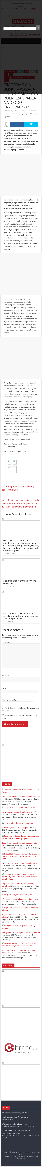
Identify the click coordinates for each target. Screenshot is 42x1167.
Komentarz (6, 642)
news (7, 114)
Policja (25, 114)
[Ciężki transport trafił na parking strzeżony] (21, 560)
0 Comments (31, 111)
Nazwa (5, 675)
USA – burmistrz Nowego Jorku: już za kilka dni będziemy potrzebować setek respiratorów (20, 616)
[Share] (17, 124)
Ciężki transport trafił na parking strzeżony (19, 582)
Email (4, 689)
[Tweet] (31, 124)
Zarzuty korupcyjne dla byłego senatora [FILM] (18, 488)
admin (22, 111)
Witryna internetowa (10, 700)
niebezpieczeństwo (16, 114)
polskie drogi (32, 114)
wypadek (7, 117)
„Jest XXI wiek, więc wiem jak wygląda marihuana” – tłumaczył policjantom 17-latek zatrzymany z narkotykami (21, 503)
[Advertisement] (21, 175)
